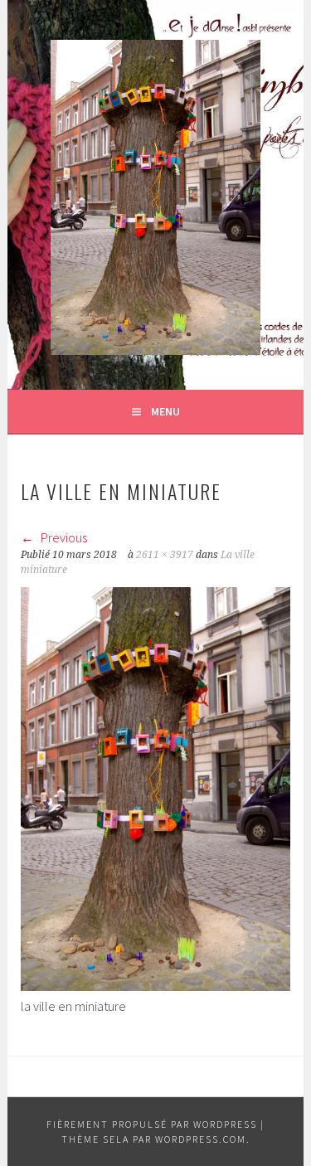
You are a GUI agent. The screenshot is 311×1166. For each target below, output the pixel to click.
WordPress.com (200, 1139)
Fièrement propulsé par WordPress (151, 1124)
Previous (62, 537)
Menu (165, 411)
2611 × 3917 (164, 555)
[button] (155, 197)
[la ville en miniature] (155, 986)
